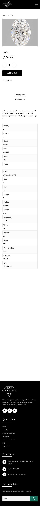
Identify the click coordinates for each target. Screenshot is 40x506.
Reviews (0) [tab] (20, 100)
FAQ (3, 443)
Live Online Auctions (8, 433)
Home (4, 15)
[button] (36, 5)
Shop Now (5, 436)
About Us (5, 430)
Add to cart (12, 73)
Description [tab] (20, 95)
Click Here (6, 259)
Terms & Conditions (8, 440)
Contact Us (6, 446)
